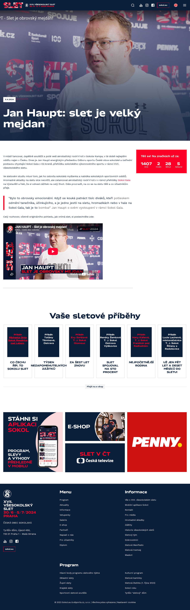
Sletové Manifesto (134, 545)
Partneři (64, 530)
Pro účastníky (67, 540)
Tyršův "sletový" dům (135, 593)
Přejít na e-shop (95, 386)
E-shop (63, 525)
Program (64, 500)
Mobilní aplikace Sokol (136, 505)
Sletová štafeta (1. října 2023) (140, 583)
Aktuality (64, 505)
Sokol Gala (124, 180)
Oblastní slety (67, 578)
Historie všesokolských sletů (139, 530)
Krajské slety (66, 588)
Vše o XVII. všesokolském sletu (140, 500)
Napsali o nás (66, 535)
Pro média (130, 515)
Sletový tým (131, 535)
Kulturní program (134, 573)
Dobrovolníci (131, 540)
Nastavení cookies (126, 602)
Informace (65, 510)
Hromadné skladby (134, 520)
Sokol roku (130, 588)
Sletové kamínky (133, 578)
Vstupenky (65, 515)
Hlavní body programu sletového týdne (80, 573)
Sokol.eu (66, 602)
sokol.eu (163, 5)
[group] (18, 351)
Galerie (63, 520)
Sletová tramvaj (133, 550)
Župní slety (65, 583)
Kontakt (129, 510)
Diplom (63, 545)
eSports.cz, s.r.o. (81, 602)
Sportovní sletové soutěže (73, 593)
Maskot (128, 555)
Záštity (128, 525)
